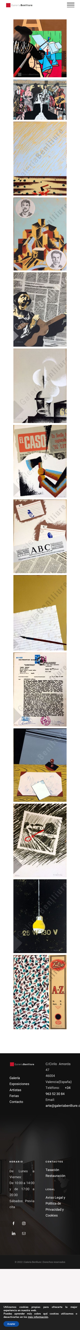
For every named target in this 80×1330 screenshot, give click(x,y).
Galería (14, 1078)
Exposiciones (19, 1083)
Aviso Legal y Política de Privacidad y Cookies (55, 1206)
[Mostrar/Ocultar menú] (71, 5)
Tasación (52, 1169)
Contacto (16, 1101)
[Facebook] (13, 1223)
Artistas (15, 1090)
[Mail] (24, 1233)
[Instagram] (24, 1223)
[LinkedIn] (13, 1233)
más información (38, 1317)
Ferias (14, 1095)
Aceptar (11, 1323)
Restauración (55, 1175)
